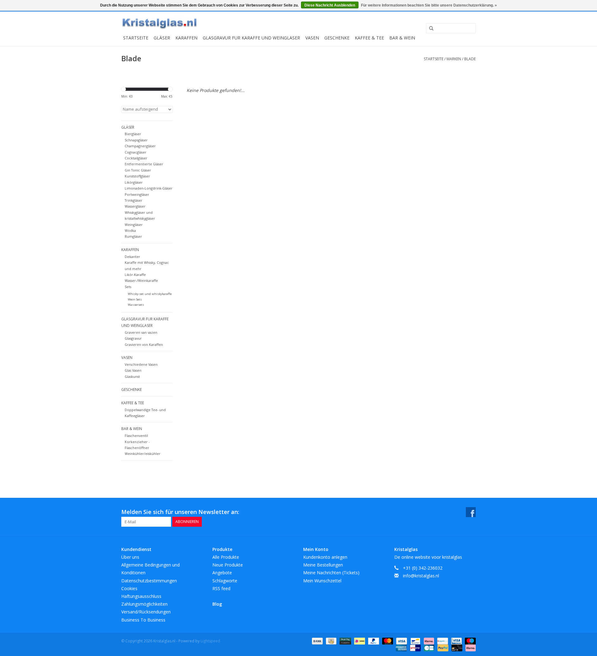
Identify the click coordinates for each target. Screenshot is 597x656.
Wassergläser (135, 206)
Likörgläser (134, 182)
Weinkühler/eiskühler (142, 453)
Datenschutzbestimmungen (149, 581)
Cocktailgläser (136, 158)
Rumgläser (133, 236)
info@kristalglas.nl (421, 576)
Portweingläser (137, 194)
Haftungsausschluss (141, 596)
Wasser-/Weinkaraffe (141, 280)
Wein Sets (135, 299)
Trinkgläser (133, 200)
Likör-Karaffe (135, 274)
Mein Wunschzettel (322, 581)
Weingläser (134, 224)
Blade (470, 59)
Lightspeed (210, 641)
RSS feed (221, 588)
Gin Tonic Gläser (138, 170)
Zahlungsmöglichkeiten (144, 604)
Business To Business (143, 620)
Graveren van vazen (141, 332)
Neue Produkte (227, 565)
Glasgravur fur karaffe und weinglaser (251, 38)
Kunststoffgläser (137, 176)
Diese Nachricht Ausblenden (329, 5)
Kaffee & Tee (369, 38)
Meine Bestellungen (323, 565)
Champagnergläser (140, 146)
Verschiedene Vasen (141, 364)
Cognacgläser (135, 152)
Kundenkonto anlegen (325, 557)
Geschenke (336, 38)
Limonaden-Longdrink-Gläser (149, 188)
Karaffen (186, 38)
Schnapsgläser (136, 140)
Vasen (312, 38)
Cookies (129, 588)
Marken (454, 59)
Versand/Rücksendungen (146, 612)
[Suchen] (429, 28)
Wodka (130, 230)
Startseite (135, 38)
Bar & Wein (402, 38)
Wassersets (136, 305)
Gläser (162, 38)
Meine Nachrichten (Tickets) (331, 573)
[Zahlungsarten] (317, 640)
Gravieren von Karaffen (144, 344)
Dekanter (132, 256)
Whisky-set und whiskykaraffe (150, 294)
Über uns (130, 557)
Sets (128, 286)
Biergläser (133, 133)
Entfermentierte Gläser (144, 164)
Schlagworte (224, 581)
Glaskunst (132, 376)
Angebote (222, 573)
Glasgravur (133, 338)
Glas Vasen (133, 370)
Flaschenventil (136, 435)
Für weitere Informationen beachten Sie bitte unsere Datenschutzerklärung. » (429, 5)
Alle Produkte (225, 557)
